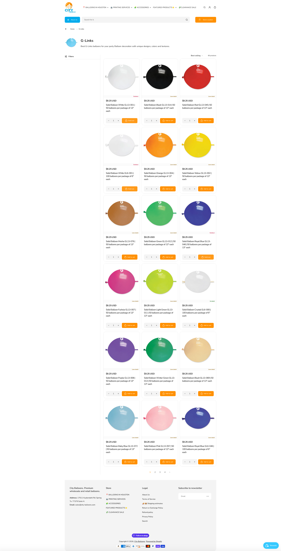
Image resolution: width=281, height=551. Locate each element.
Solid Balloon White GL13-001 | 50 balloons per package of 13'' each (120, 108)
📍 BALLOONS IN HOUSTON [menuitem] (94, 7)
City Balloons (139, 541)
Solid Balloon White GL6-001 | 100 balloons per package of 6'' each (120, 176)
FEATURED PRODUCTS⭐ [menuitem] (163, 7)
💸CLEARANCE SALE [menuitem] (187, 7)
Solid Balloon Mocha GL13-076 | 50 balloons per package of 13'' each (120, 244)
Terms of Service (148, 499)
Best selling (196, 55)
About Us (74, 20)
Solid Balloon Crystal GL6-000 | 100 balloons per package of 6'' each (196, 312)
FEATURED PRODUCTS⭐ (116, 508)
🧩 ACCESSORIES (113, 503)
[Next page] (169, 472)
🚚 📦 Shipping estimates (152, 503)
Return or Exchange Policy (152, 508)
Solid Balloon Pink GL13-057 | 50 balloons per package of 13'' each (159, 448)
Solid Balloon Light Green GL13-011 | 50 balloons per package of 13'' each (158, 312)
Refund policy (147, 512)
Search (145, 521)
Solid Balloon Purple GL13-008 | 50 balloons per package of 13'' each (120, 381)
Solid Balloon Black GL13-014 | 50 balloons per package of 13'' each (159, 106)
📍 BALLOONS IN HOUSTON (117, 495)
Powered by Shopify (154, 541)
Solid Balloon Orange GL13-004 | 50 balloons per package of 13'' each (159, 176)
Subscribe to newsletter (190, 488)
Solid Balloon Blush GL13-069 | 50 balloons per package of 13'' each (197, 379)
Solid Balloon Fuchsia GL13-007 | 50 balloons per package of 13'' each (121, 312)
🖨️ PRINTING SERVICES (115, 499)
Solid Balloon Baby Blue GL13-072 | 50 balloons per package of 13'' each (122, 449)
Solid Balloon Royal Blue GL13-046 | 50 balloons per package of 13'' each (196, 244)
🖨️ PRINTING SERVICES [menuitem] (120, 7)
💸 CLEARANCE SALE (115, 512)
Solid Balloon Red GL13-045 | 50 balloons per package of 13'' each (197, 106)
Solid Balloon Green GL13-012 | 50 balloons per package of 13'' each (160, 243)
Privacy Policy (147, 516)
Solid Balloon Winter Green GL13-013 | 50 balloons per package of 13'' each (159, 381)
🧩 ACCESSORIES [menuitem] (141, 7)
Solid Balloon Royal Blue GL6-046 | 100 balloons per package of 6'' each (198, 449)
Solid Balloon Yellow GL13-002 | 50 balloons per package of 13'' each (196, 176)
